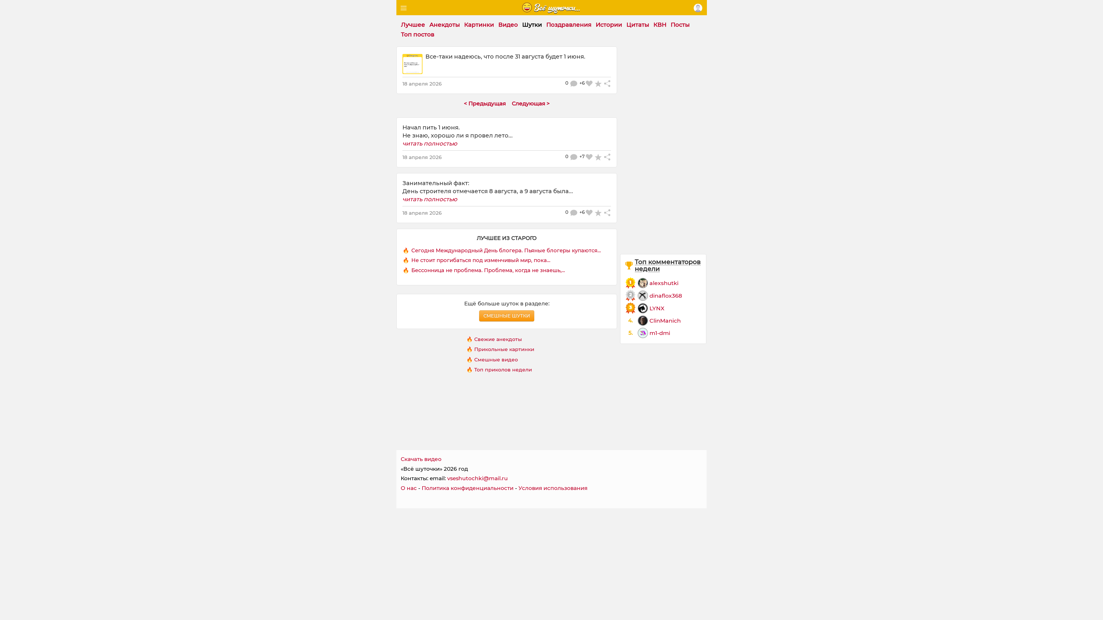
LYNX (656, 308)
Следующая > (531, 103)
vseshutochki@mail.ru (477, 478)
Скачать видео (421, 459)
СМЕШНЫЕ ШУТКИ (506, 316)
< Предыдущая (485, 103)
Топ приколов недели (503, 370)
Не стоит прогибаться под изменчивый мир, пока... (480, 260)
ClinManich (665, 320)
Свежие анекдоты (498, 339)
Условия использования (552, 488)
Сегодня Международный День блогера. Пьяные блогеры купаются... (506, 250)
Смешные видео (496, 359)
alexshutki (663, 283)
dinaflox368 (665, 295)
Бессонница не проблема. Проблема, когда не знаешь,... (488, 270)
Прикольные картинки (504, 349)
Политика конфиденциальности (468, 488)
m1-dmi (659, 333)
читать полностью (429, 143)
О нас (409, 488)
